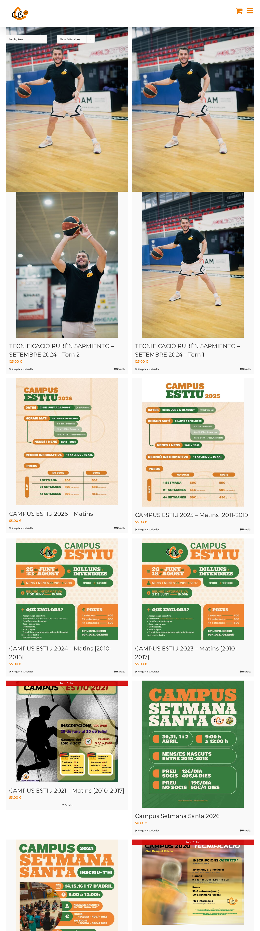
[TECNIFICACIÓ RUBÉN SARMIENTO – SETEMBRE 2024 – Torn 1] (193, 261)
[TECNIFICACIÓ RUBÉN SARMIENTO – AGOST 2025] (193, 100)
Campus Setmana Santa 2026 (177, 815)
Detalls (121, 369)
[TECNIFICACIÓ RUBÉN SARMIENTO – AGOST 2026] (67, 100)
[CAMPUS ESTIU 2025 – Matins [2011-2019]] (193, 442)
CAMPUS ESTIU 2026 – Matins (51, 513)
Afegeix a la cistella (22, 369)
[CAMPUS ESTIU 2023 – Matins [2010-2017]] (193, 589)
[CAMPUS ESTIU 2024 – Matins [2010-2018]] (67, 589)
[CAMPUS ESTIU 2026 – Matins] (67, 441)
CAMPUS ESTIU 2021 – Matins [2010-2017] (66, 790)
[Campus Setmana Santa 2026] (193, 744)
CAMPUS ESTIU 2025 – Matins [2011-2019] (192, 514)
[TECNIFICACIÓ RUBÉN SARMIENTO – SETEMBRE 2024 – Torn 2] (67, 261)
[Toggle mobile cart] (239, 10)
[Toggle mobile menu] (250, 10)
